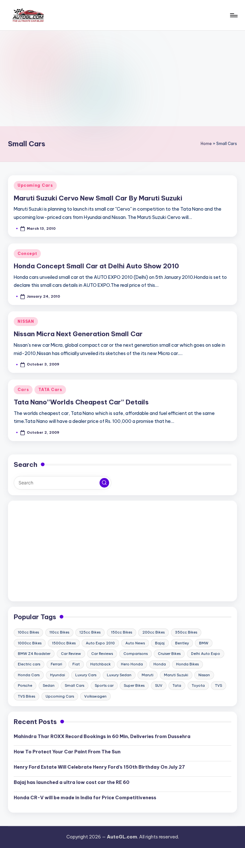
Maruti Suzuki (176, 675)
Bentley (182, 643)
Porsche (25, 685)
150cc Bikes (121, 632)
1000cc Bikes (29, 643)
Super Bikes (134, 685)
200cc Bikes (153, 632)
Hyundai (57, 675)
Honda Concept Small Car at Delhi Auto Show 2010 (96, 266)
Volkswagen (95, 696)
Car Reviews (102, 653)
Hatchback (100, 664)
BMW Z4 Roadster (34, 653)
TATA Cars (50, 389)
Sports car (104, 685)
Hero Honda (132, 664)
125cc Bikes (89, 632)
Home (206, 143)
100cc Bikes (28, 632)
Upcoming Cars (35, 185)
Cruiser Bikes (169, 653)
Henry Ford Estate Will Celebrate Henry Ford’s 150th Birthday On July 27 (99, 767)
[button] (104, 483)
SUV (158, 685)
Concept (27, 253)
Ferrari (56, 664)
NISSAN (26, 321)
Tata (177, 685)
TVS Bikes (26, 696)
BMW (203, 643)
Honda (159, 664)
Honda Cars (29, 675)
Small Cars (74, 685)
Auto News (135, 643)
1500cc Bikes (64, 643)
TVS (218, 685)
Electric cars (29, 664)
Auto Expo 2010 (100, 643)
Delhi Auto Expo (205, 653)
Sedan (49, 685)
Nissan (204, 675)
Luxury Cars (85, 675)
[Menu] (233, 15)
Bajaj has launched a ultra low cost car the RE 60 (72, 782)
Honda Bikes (187, 664)
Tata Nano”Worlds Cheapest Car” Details (81, 402)
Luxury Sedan (119, 675)
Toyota (198, 685)
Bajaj (160, 643)
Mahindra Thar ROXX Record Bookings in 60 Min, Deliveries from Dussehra (102, 736)
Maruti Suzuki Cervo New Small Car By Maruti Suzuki (98, 198)
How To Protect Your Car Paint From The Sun (67, 752)
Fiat (76, 664)
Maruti (147, 675)
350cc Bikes (186, 632)
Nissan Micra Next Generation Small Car (78, 334)
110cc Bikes (59, 632)
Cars (23, 389)
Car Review (71, 653)
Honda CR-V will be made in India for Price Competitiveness (85, 798)
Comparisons (135, 653)
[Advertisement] (122, 78)
